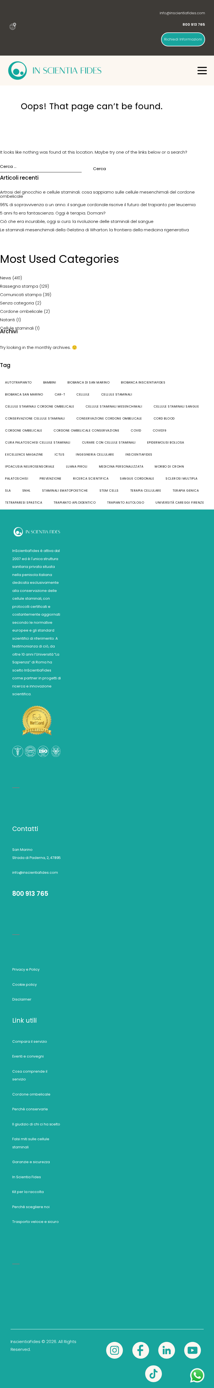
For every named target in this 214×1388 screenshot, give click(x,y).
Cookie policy (24, 984)
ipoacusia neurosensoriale (30, 466)
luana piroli (76, 466)
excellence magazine (24, 454)
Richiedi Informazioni (183, 39)
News (5, 278)
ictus (60, 454)
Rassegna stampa (19, 286)
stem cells (109, 490)
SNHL (26, 490)
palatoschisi (16, 478)
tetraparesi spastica (23, 502)
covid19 (160, 430)
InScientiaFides (138, 454)
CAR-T (60, 394)
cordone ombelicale (23, 430)
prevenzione (51, 478)
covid (136, 430)
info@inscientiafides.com (182, 13)
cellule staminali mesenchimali (114, 406)
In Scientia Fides (26, 1177)
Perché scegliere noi (31, 1206)
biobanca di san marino (88, 382)
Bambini (49, 382)
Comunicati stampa (21, 294)
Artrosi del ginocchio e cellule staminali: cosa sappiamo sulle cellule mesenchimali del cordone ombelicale (97, 194)
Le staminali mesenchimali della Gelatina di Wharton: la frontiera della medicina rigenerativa (94, 230)
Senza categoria (17, 303)
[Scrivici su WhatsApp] (197, 1371)
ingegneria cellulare (95, 454)
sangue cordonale (137, 478)
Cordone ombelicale (21, 311)
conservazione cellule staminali (35, 418)
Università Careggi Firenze (179, 502)
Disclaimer (21, 999)
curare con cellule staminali (109, 442)
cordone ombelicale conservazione (86, 430)
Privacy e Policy (26, 969)
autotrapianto (18, 382)
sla (8, 490)
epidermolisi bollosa (165, 442)
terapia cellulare (145, 490)
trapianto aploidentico (75, 502)
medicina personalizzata (121, 466)
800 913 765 (30, 893)
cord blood (164, 418)
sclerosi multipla (182, 478)
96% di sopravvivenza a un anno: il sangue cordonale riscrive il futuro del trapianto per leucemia (98, 205)
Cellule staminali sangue (176, 406)
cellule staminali (116, 394)
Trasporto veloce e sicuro (35, 1221)
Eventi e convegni (28, 1056)
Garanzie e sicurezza (31, 1162)
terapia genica (185, 490)
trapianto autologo (125, 502)
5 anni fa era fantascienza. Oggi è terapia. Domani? (53, 213)
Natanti (7, 320)
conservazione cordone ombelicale (109, 418)
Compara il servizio (29, 1041)
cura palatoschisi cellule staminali (37, 442)
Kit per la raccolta (28, 1191)
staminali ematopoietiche (65, 490)
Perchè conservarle (30, 1109)
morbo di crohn (169, 466)
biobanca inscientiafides (143, 382)
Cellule (83, 394)
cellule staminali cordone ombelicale (39, 406)
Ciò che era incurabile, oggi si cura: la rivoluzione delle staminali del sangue (77, 221)
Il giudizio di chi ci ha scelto (36, 1124)
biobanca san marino (24, 394)
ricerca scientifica (91, 478)
